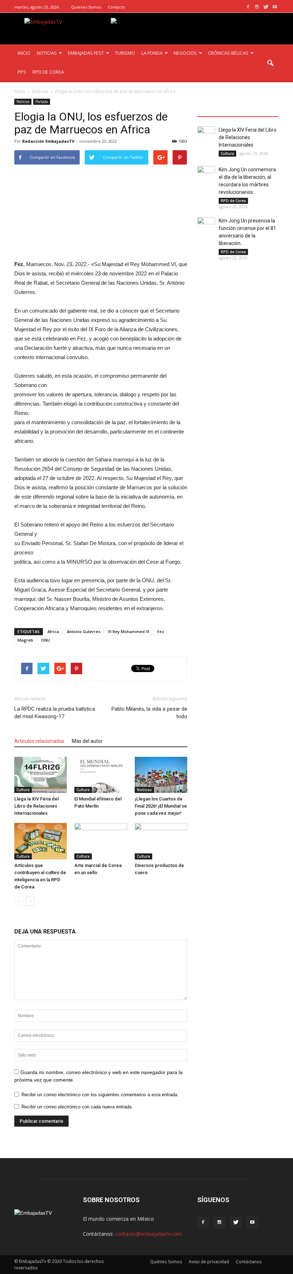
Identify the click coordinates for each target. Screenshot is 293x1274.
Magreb (25, 640)
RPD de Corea (233, 200)
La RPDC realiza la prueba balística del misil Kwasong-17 (54, 713)
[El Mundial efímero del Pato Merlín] (100, 775)
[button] (270, 63)
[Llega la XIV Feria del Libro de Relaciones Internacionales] (40, 775)
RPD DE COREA (48, 72)
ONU (45, 640)
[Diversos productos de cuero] (161, 841)
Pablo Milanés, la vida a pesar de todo (149, 713)
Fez (160, 631)
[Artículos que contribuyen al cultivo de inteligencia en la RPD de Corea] (40, 841)
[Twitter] (266, 7)
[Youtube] (275, 7)
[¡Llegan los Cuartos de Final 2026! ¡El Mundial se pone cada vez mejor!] (161, 775)
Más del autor (87, 741)
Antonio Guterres (83, 631)
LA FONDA (152, 53)
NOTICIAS (47, 53)
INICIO (24, 53)
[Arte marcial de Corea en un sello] (100, 841)
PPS (22, 72)
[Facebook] (248, 7)
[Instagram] (257, 7)
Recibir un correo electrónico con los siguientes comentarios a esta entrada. (100, 1094)
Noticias (22, 101)
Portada (41, 101)
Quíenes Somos (86, 7)
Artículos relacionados (39, 741)
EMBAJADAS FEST (86, 53)
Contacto (116, 7)
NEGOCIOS (185, 53)
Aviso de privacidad (209, 1262)
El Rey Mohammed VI (128, 631)
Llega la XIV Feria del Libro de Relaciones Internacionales (36, 806)
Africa (53, 631)
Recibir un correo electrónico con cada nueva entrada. (77, 1106)
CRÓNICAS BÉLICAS (228, 53)
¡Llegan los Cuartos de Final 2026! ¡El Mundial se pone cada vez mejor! (161, 806)
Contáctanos (249, 1262)
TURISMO (125, 53)
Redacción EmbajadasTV (48, 141)
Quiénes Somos (166, 1262)
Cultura (23, 789)
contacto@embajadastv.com (148, 1233)
